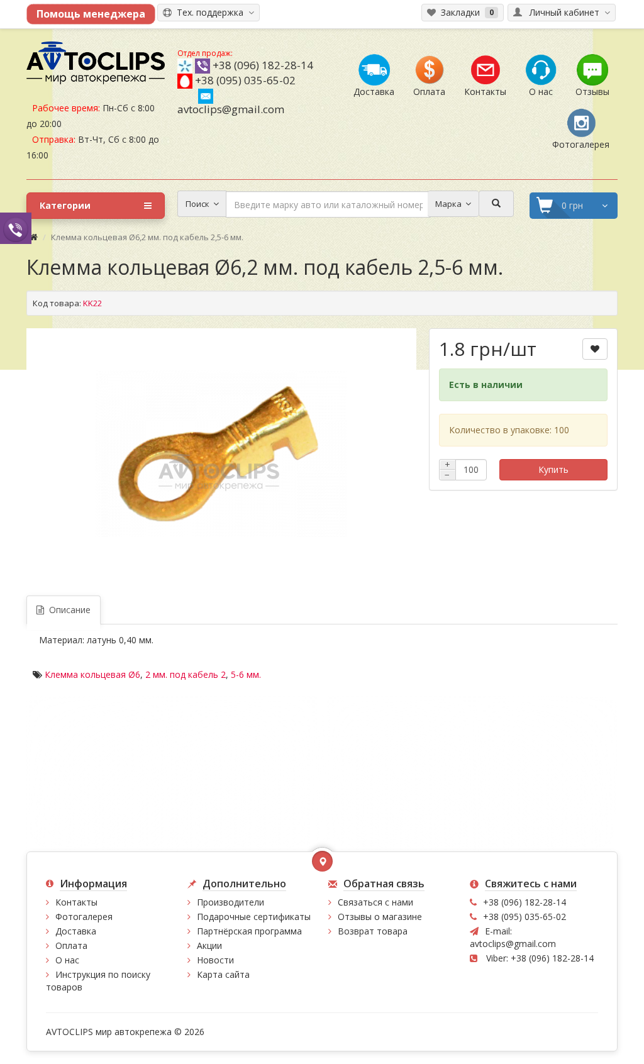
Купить (553, 469)
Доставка (75, 931)
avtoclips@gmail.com (230, 109)
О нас (67, 960)
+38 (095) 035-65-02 (245, 80)
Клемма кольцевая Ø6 (92, 674)
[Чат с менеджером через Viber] (15, 228)
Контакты (76, 902)
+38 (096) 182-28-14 (263, 65)
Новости (215, 960)
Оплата (71, 945)
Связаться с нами (375, 902)
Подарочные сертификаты (254, 917)
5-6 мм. (246, 674)
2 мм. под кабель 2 (185, 674)
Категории (65, 205)
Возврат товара (373, 931)
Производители (230, 902)
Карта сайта (223, 974)
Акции (209, 945)
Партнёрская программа (249, 931)
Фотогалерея (84, 917)
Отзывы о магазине (380, 917)
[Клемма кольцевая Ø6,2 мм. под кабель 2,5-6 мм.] (221, 454)
